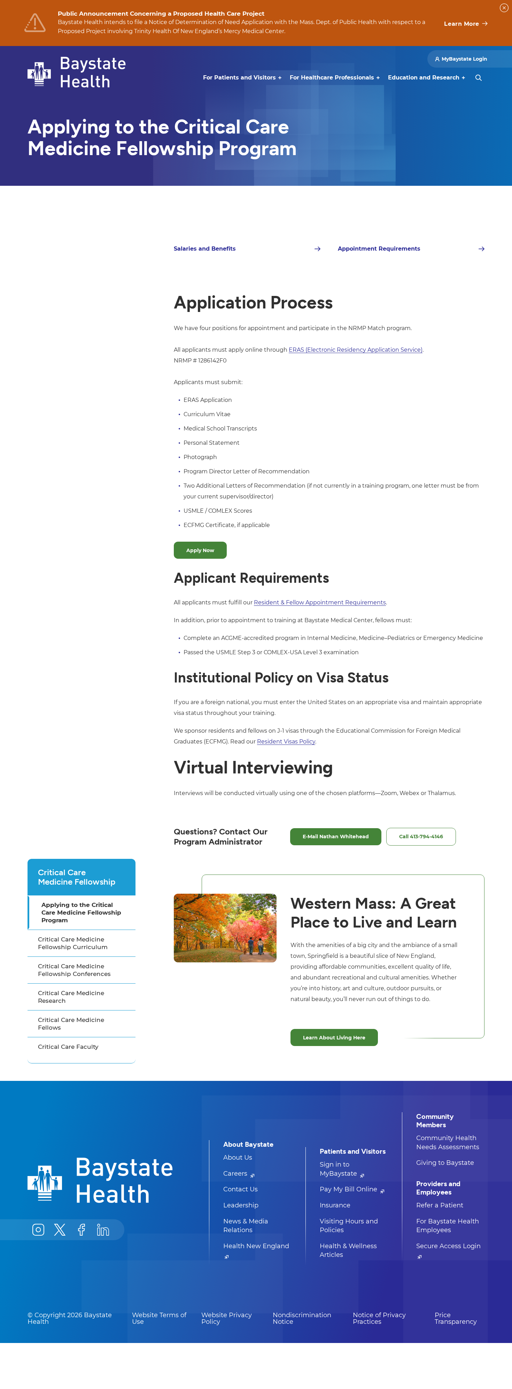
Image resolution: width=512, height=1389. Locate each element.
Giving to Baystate (445, 1163)
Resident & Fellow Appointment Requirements (320, 602)
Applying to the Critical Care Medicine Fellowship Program (81, 912)
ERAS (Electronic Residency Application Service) (355, 349)
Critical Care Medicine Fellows (71, 1023)
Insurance (335, 1205)
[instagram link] (38, 1229)
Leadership (240, 1205)
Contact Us (240, 1189)
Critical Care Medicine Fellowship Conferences (74, 970)
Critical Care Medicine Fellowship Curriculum (73, 943)
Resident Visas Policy (286, 741)
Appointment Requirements (379, 248)
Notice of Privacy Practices (379, 1318)
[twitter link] (60, 1229)
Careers (236, 1173)
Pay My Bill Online (349, 1189)
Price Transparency (456, 1318)
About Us (237, 1157)
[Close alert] (504, 7)
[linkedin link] (103, 1229)
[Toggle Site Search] (478, 78)
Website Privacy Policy (226, 1318)
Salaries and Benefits (205, 248)
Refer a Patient (439, 1205)
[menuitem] (239, 77)
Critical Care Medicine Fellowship (76, 877)
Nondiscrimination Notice (302, 1318)
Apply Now (200, 550)
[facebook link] (81, 1229)
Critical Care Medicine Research (71, 997)
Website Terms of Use (159, 1318)
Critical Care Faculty (68, 1046)
